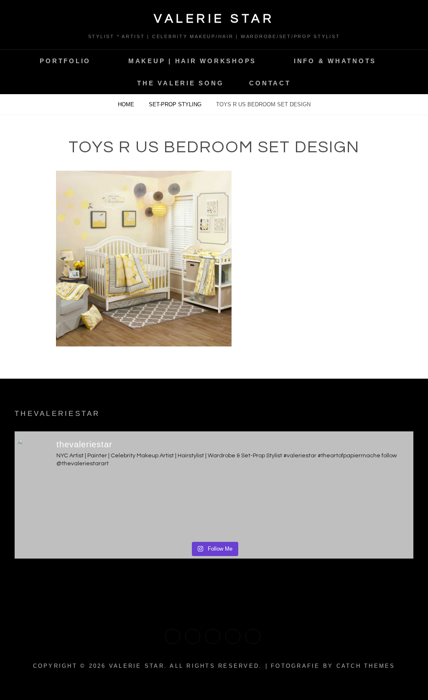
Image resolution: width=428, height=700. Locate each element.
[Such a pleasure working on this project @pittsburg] (63, 507)
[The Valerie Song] (232, 636)
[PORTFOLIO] (172, 636)
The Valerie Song (180, 83)
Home (127, 104)
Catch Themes (365, 666)
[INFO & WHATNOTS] (212, 636)
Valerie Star (214, 18)
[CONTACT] (252, 636)
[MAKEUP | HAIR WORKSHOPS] (192, 636)
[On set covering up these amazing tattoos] (164, 507)
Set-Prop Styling (176, 104)
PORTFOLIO (65, 60)
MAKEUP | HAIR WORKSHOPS (192, 60)
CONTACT (269, 83)
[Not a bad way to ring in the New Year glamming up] (364, 507)
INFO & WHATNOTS (335, 60)
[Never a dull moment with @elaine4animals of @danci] (264, 507)
